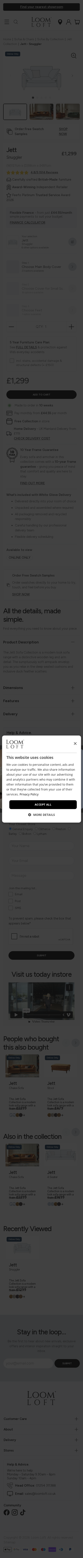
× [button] (75, 743)
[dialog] (41, 779)
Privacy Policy (29, 794)
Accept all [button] (43, 804)
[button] (41, 814)
